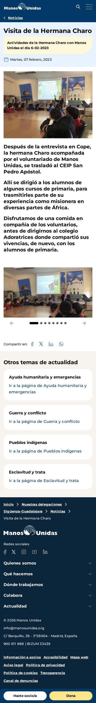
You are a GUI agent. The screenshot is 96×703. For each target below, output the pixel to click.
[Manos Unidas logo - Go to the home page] (23, 8)
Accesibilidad (56, 657)
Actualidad (15, 606)
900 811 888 (14, 644)
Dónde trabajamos (23, 584)
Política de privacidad (45, 665)
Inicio (9, 504)
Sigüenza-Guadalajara (23, 511)
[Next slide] (84, 323)
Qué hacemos (18, 573)
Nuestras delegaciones (42, 504)
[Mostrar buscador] (77, 7)
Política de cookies (21, 673)
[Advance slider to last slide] (12, 323)
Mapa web (79, 657)
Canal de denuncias (21, 681)
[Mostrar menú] (87, 6)
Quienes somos (20, 563)
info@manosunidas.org (24, 628)
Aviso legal (13, 665)
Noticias (15, 18)
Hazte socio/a (25, 696)
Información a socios (22, 657)
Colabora (13, 595)
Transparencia (52, 673)
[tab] (33, 323)
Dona (70, 696)
